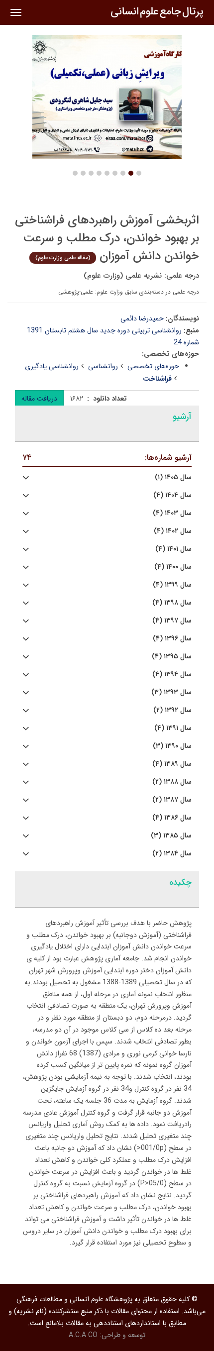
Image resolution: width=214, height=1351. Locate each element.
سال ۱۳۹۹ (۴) (172, 585)
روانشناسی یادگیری (52, 366)
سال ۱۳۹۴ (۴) (172, 674)
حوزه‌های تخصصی (153, 366)
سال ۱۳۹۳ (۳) (171, 692)
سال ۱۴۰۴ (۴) (172, 495)
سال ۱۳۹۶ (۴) (172, 638)
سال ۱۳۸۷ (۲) (172, 800)
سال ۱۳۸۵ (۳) (171, 836)
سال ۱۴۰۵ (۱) (173, 477)
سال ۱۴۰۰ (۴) (173, 567)
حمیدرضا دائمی (142, 318)
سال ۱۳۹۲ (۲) (172, 710)
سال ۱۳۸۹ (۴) (172, 764)
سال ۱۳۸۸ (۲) (172, 782)
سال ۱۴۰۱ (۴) (173, 549)
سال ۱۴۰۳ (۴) (172, 513)
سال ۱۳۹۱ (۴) (173, 728)
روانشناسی (103, 366)
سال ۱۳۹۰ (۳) (172, 746)
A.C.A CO (83, 1335)
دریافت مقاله (39, 398)
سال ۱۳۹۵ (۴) (172, 656)
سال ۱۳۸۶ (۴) (172, 818)
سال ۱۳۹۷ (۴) (172, 621)
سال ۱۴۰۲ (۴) (173, 531)
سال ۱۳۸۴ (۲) (172, 853)
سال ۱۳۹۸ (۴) (172, 603)
